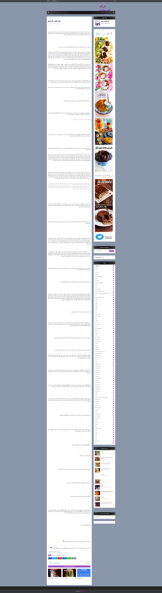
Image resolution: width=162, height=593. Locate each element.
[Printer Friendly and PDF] (54, 552)
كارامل (104, 393)
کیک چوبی (104, 409)
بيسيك (104, 278)
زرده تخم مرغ (104, 324)
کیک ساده (102, 474)
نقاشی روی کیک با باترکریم (52, 578)
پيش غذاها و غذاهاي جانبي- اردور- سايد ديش (104, 293)
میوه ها (104, 432)
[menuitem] (48, 12)
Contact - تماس (55, 1)
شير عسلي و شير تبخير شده (104, 351)
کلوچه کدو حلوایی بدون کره (105, 463)
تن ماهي (104, 303)
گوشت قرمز (104, 418)
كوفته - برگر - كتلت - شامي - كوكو (104, 397)
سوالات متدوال (104, 338)
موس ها (104, 430)
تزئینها (53, 555)
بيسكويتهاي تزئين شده (104, 276)
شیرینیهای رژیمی (104, 357)
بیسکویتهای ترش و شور (104, 282)
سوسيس (104, 345)
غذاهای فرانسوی (104, 382)
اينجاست (61, 183)
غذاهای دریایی (104, 374)
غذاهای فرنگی (104, 384)
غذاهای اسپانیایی (104, 366)
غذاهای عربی (104, 380)
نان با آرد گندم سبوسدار (105, 468)
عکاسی (104, 361)
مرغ (104, 426)
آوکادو (104, 268)
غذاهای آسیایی (104, 363)
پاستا (104, 284)
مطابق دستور (87, 119)
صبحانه (104, 359)
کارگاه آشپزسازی (104, 8)
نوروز (104, 438)
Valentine (104, 266)
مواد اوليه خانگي (104, 428)
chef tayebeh (51, 23)
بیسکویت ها (104, 280)
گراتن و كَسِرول (104, 413)
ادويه (104, 270)
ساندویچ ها (104, 332)
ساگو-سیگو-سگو (104, 328)
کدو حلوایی (104, 403)
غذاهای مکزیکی (104, 386)
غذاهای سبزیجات (104, 378)
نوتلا (104, 436)
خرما (104, 311)
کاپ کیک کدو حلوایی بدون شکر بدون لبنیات (107, 458)
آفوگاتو (102, 485)
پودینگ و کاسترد (104, 289)
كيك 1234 (51, 55)
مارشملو (104, 422)
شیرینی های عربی (104, 355)
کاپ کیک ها (104, 399)
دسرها (104, 318)
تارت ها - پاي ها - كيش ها (104, 297)
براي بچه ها (104, 272)
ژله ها (104, 326)
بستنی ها (104, 274)
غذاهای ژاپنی (104, 376)
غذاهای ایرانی (104, 370)
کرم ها (104, 405)
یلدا (104, 442)
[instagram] (114, 1)
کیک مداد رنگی (65, 578)
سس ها (104, 334)
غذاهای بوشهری (104, 372)
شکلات (104, 349)
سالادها (104, 330)
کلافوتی (102, 497)
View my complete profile (105, 23)
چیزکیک (104, 307)
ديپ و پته (104, 322)
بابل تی (102, 451)
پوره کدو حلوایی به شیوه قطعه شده (107, 491)
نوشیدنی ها (104, 440)
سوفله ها (104, 347)
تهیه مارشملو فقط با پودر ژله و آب (106, 502)
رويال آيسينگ (73, 322)
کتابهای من (104, 401)
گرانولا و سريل (104, 415)
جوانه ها (104, 305)
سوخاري (104, 343)
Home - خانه (49, 1)
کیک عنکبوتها (79, 578)
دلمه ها (104, 320)
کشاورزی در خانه (104, 407)
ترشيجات (104, 299)
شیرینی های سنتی (104, 353)
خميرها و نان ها (104, 314)
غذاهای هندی (104, 388)
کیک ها (52, 18)
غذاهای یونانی (104, 390)
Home (49, 18)
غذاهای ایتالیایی (104, 368)
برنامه (86, 47)
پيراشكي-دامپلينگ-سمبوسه (104, 291)
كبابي (104, 395)
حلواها (104, 309)
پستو (104, 286)
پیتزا (104, 295)
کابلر (101, 480)
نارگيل (104, 434)
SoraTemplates (83, 591)
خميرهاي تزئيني (58, 555)
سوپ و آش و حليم (104, 341)
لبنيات (104, 420)
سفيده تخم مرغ (104, 336)
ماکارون (104, 424)
